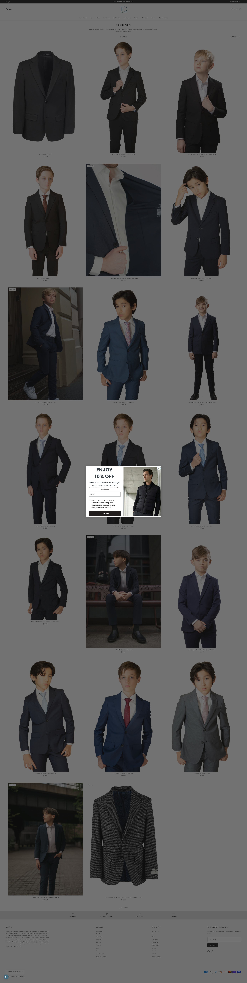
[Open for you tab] (6, 977)
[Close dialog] (158, 468)
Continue (105, 513)
